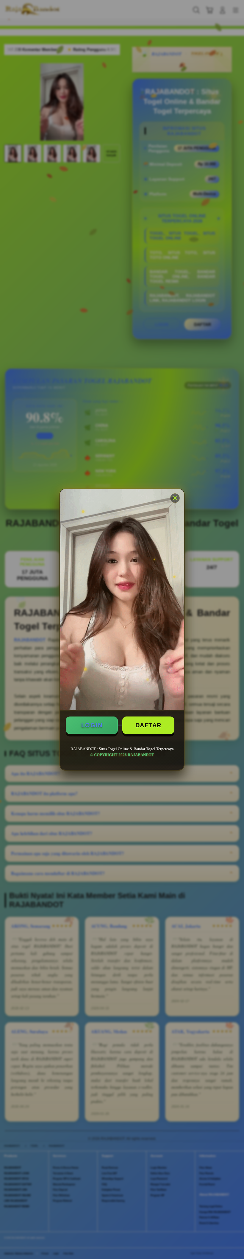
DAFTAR (148, 725)
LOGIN (92, 725)
